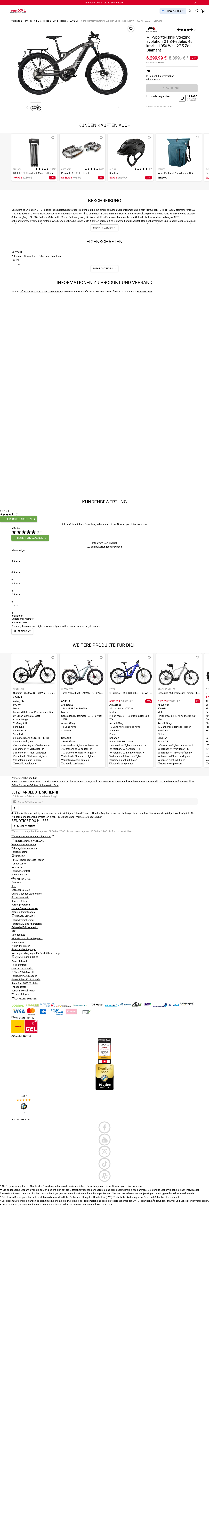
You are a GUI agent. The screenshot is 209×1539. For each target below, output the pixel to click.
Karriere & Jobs (19, 901)
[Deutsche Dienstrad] (63, 1006)
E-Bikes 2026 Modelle (23, 972)
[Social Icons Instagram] (104, 1152)
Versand (161, 62)
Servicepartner (19, 874)
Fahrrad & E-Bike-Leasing (24, 927)
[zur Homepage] (18, 11)
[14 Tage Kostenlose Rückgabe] (188, 99)
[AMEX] (43, 1013)
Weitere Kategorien (21, 994)
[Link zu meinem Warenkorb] (203, 11)
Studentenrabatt (20, 897)
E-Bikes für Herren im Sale (44, 785)
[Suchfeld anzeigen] (190, 10)
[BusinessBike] (48, 1006)
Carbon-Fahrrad (105, 781)
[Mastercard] (31, 1013)
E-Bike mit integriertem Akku (144, 781)
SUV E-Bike (74, 21)
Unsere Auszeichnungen (24, 908)
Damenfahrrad (19, 961)
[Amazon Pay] (187, 1006)
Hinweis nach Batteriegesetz (26, 938)
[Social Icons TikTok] (104, 1164)
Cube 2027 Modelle (22, 968)
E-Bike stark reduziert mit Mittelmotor (56, 781)
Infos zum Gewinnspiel (104, 542)
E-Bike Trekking (59, 21)
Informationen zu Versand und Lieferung (41, 291)
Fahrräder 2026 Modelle (24, 975)
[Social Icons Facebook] (104, 1127)
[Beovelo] (137, 1006)
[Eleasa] (97, 1006)
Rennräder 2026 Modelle (24, 983)
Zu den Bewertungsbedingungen (104, 546)
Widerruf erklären (20, 945)
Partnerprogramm (21, 904)
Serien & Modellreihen (23, 990)
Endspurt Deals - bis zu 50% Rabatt (104, 2)
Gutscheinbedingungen (23, 949)
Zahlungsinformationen (24, 848)
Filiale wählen (153, 79)
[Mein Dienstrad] (80, 1006)
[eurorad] (158, 1006)
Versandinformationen (23, 844)
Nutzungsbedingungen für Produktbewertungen (36, 953)
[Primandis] (112, 1006)
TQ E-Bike (165, 781)
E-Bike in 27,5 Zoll (87, 781)
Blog (13, 886)
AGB (13, 931)
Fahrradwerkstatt (20, 871)
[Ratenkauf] (57, 1013)
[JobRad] (18, 1006)
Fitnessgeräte (18, 986)
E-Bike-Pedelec (42, 21)
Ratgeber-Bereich (20, 889)
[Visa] (19, 1013)
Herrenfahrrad (178, 781)
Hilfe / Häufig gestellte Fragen (27, 859)
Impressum (17, 942)
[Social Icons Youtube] (104, 1139)
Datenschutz (18, 934)
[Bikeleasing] (32, 1006)
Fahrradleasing (19, 851)
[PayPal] (172, 1006)
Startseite (15, 21)
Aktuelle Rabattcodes (23, 912)
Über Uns (16, 882)
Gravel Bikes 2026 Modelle (25, 979)
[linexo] (147, 1006)
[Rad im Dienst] (126, 1006)
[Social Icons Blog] (104, 1176)
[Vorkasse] (86, 1013)
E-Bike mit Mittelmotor (23, 781)
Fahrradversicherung (22, 920)
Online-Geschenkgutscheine (26, 893)
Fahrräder (28, 21)
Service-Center (144, 291)
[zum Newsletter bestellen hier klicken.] (14, 808)
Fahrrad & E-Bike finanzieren (26, 923)
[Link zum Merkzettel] (196, 10)
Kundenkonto (18, 863)
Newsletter (17, 867)
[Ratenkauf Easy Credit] (71, 1013)
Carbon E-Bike (121, 781)
